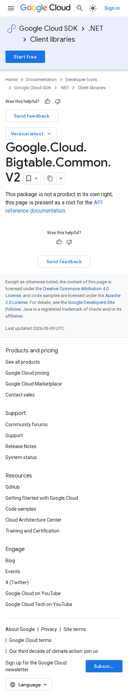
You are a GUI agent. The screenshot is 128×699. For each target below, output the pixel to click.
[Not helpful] (58, 101)
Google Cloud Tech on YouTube (38, 604)
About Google (20, 629)
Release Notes (21, 446)
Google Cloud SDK (48, 28)
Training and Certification (32, 531)
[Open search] (80, 8)
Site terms (74, 629)
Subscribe (105, 666)
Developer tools (81, 79)
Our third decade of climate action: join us (53, 651)
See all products (22, 362)
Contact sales (20, 395)
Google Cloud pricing (27, 373)
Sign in (112, 8)
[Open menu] (11, 8)
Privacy (49, 629)
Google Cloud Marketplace (33, 384)
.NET (95, 28)
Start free (25, 57)
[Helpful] (47, 101)
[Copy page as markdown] (50, 178)
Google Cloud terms (30, 640)
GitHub (12, 487)
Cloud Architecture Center (33, 520)
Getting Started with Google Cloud (41, 498)
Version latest (31, 134)
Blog (10, 560)
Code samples (20, 509)
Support (14, 435)
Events (12, 571)
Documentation (41, 79)
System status (21, 457)
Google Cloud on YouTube (33, 593)
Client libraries (52, 39)
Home (11, 79)
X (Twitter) (17, 582)
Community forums (26, 424)
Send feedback (31, 116)
